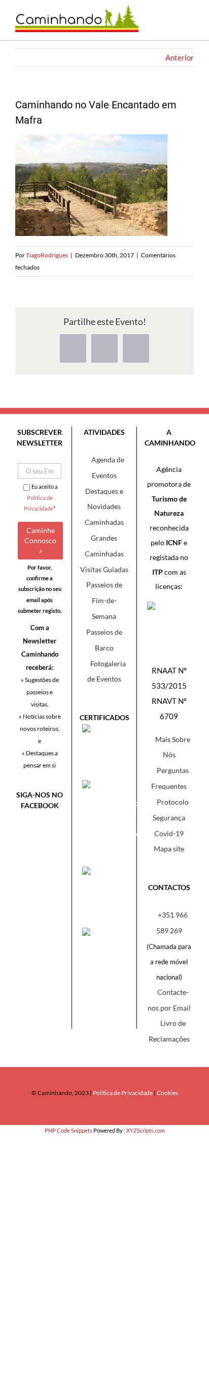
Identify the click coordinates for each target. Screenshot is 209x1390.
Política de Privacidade (123, 1093)
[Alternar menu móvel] (186, 25)
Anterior (179, 57)
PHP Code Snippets (68, 1130)
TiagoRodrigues (47, 255)
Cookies (167, 1093)
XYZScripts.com (145, 1130)
